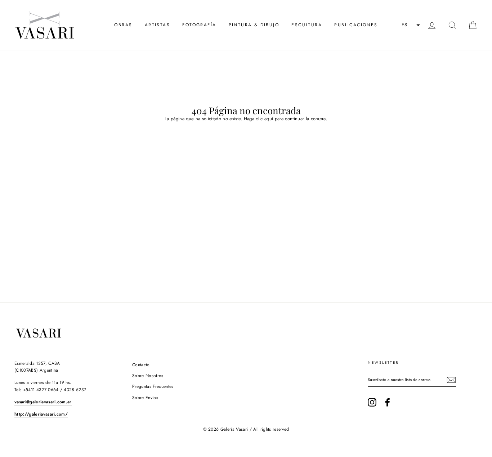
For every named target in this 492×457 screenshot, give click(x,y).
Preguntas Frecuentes (153, 386)
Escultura (306, 25)
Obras (123, 25)
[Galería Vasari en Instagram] (372, 402)
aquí (268, 118)
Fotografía (199, 25)
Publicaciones (355, 25)
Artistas (157, 25)
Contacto (141, 365)
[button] (409, 25)
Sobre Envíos (145, 397)
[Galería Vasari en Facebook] (387, 402)
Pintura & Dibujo (254, 25)
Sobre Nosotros (148, 375)
